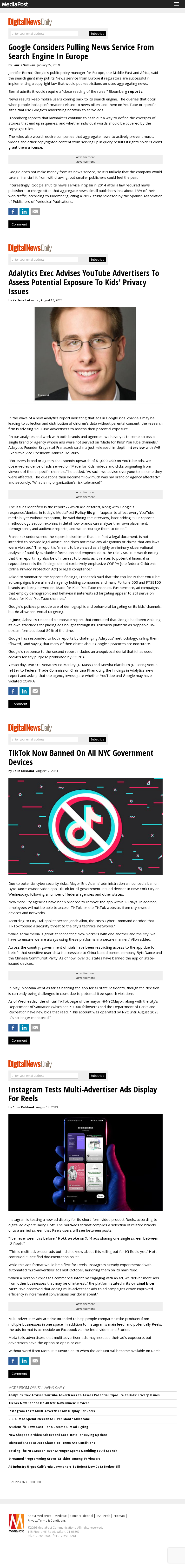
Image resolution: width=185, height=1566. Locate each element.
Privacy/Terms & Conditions (47, 1521)
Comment (19, 224)
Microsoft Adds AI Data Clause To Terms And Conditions (51, 1443)
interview (136, 447)
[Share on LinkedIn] (24, 211)
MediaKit (61, 1516)
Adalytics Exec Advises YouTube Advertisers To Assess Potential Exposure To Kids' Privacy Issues (84, 1395)
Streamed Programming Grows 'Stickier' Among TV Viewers (54, 1459)
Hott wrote (68, 1238)
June (16, 619)
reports (135, 91)
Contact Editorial (81, 1516)
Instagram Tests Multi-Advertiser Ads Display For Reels (51, 1411)
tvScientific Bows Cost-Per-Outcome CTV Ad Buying (48, 1427)
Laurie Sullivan (24, 65)
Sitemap (119, 1516)
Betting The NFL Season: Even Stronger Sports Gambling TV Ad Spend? (62, 1451)
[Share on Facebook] (13, 211)
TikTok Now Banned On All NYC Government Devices (49, 1403)
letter (14, 670)
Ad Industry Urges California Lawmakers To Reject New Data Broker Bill (64, 1467)
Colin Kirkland (23, 771)
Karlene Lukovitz (26, 300)
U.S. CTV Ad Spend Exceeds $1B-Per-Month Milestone (49, 1419)
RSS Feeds (103, 1516)
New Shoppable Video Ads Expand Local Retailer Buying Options (57, 1435)
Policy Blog (85, 512)
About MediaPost (39, 1516)
